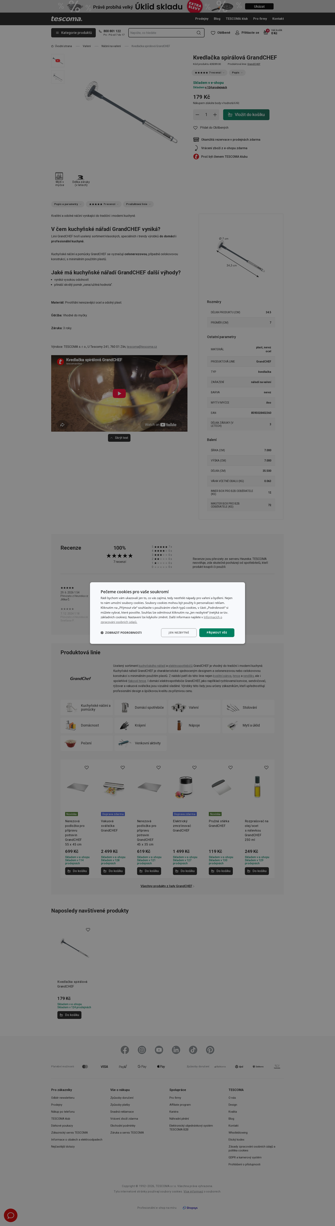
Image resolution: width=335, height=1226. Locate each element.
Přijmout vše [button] (217, 632)
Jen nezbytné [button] (179, 632)
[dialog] (167, 613)
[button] (121, 632)
